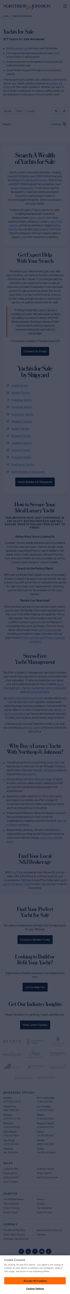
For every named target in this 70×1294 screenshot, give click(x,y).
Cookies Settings (35, 1288)
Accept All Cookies (35, 1280)
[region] (35, 1274)
